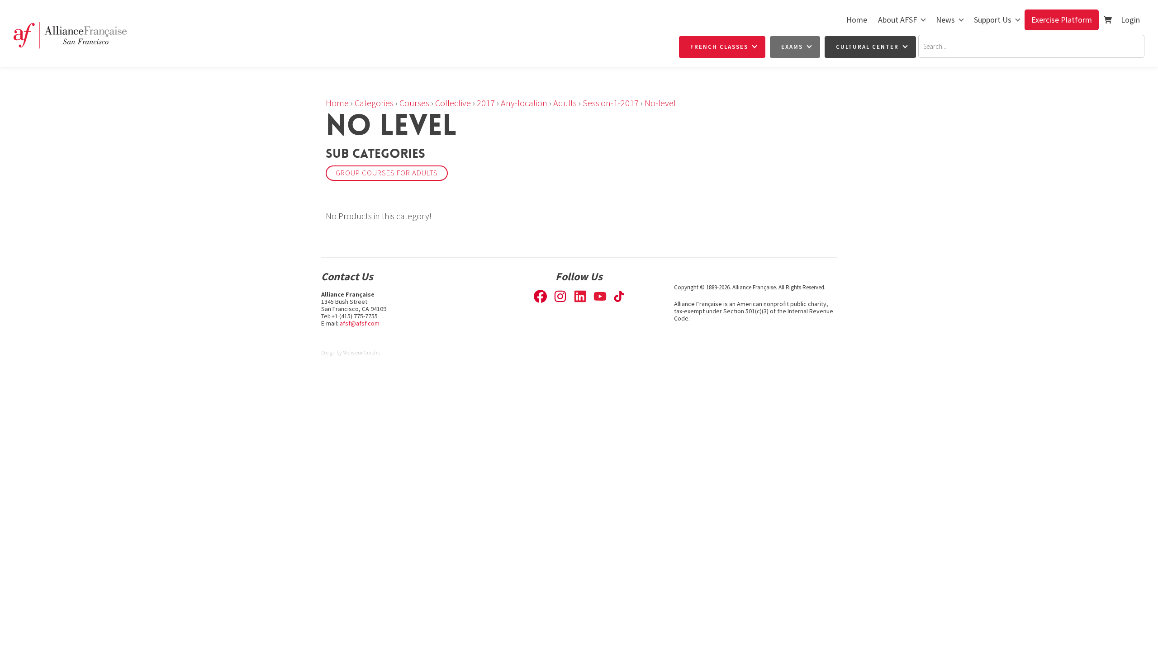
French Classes (719, 47)
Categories (374, 102)
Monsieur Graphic (361, 352)
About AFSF (897, 19)
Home (856, 19)
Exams (792, 47)
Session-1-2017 (611, 102)
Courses (414, 102)
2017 (486, 102)
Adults (565, 102)
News (945, 19)
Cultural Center (867, 47)
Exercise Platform (1061, 19)
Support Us (992, 19)
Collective (453, 102)
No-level (660, 102)
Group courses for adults (387, 173)
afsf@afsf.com (360, 323)
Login (1130, 19)
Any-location (524, 102)
